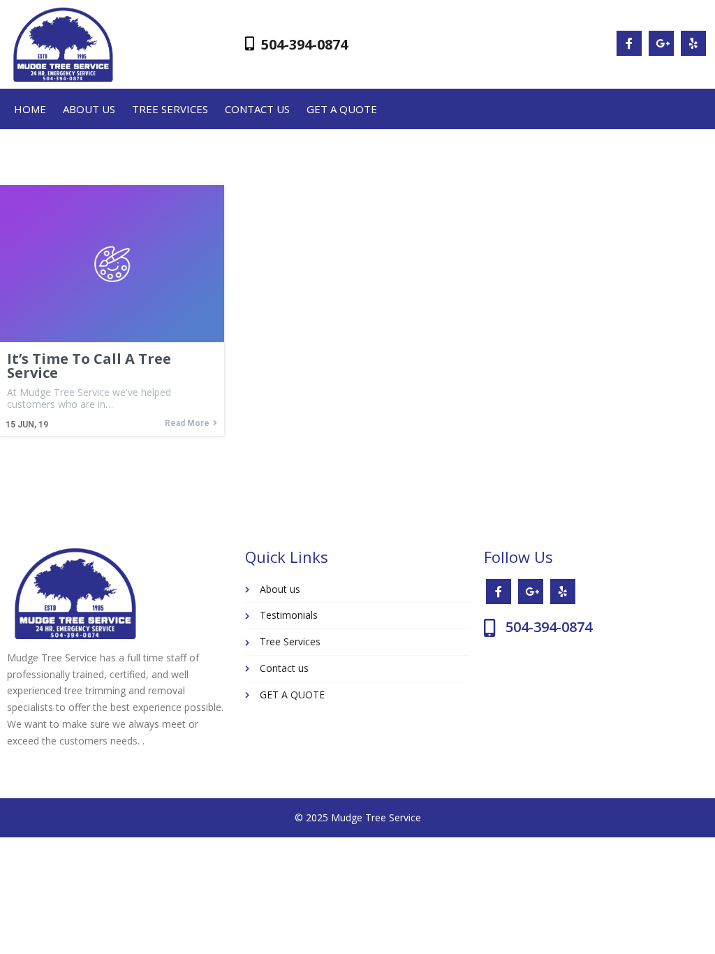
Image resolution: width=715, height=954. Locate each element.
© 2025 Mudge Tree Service (358, 817)
